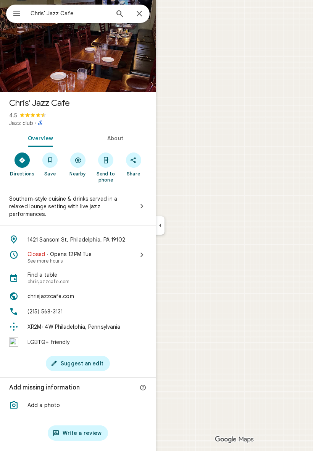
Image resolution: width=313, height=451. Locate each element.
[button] (78, 405)
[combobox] (70, 13)
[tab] (39, 137)
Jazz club (21, 123)
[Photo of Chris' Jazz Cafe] (78, 46)
